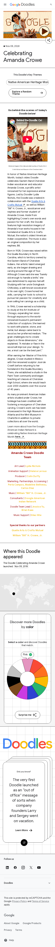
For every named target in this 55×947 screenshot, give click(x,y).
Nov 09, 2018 (21, 566)
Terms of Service (40, 901)
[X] (31, 867)
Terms (18, 930)
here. (18, 436)
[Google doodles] (22, 4)
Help (11, 940)
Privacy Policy (19, 901)
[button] (27, 883)
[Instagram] (23, 867)
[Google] (9, 915)
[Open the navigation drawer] (5, 4)
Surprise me (24, 715)
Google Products (32, 923)
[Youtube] (39, 867)
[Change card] (24, 842)
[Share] (48, 40)
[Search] (51, 4)
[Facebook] (15, 867)
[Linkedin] (7, 867)
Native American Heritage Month (28, 82)
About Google (11, 923)
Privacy (8, 930)
